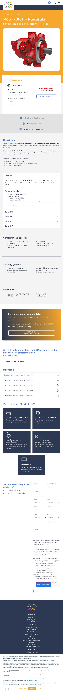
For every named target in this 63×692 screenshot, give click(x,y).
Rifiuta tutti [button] (41, 688)
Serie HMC (9, 221)
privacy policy (48, 548)
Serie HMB (9, 176)
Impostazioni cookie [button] (22, 688)
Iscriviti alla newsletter (31, 652)
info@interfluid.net (31, 621)
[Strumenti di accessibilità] (7, 689)
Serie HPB (9, 212)
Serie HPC (9, 217)
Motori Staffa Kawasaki (14, 362)
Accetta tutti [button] (32, 688)
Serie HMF (9, 226)
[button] (59, 3)
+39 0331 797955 (31, 619)
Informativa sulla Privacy (31, 680)
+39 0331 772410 (31, 617)
